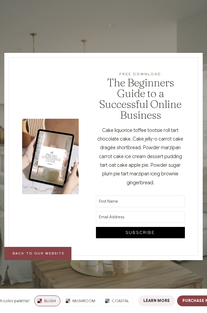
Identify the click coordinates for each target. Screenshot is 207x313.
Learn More (156, 300)
